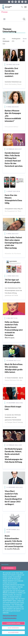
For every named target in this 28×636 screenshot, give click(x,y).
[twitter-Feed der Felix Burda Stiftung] (12, 2)
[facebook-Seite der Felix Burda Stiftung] (9, 2)
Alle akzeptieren (13, 632)
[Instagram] (22, 2)
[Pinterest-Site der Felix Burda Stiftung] (26, 2)
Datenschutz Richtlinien (10, 615)
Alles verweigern (13, 628)
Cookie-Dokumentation (9, 618)
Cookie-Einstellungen (13, 623)
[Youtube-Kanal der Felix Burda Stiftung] (16, 2)
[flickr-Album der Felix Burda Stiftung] (19, 2)
